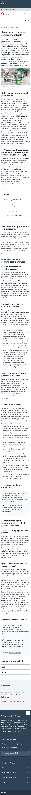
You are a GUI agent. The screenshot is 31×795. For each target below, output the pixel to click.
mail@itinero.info (14, 653)
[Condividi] (29, 20)
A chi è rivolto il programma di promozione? (13, 200)
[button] (28, 713)
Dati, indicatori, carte (9, 777)
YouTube (6, 747)
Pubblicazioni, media (9, 772)
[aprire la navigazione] (28, 14)
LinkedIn (16, 747)
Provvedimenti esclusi (10, 211)
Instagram (22, 744)
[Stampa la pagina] (25, 20)
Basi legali (3, 792)
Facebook (7, 744)
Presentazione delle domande (13, 215)
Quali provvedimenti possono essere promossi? (13, 206)
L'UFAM (4, 782)
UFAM (7, 14)
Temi (3, 767)
